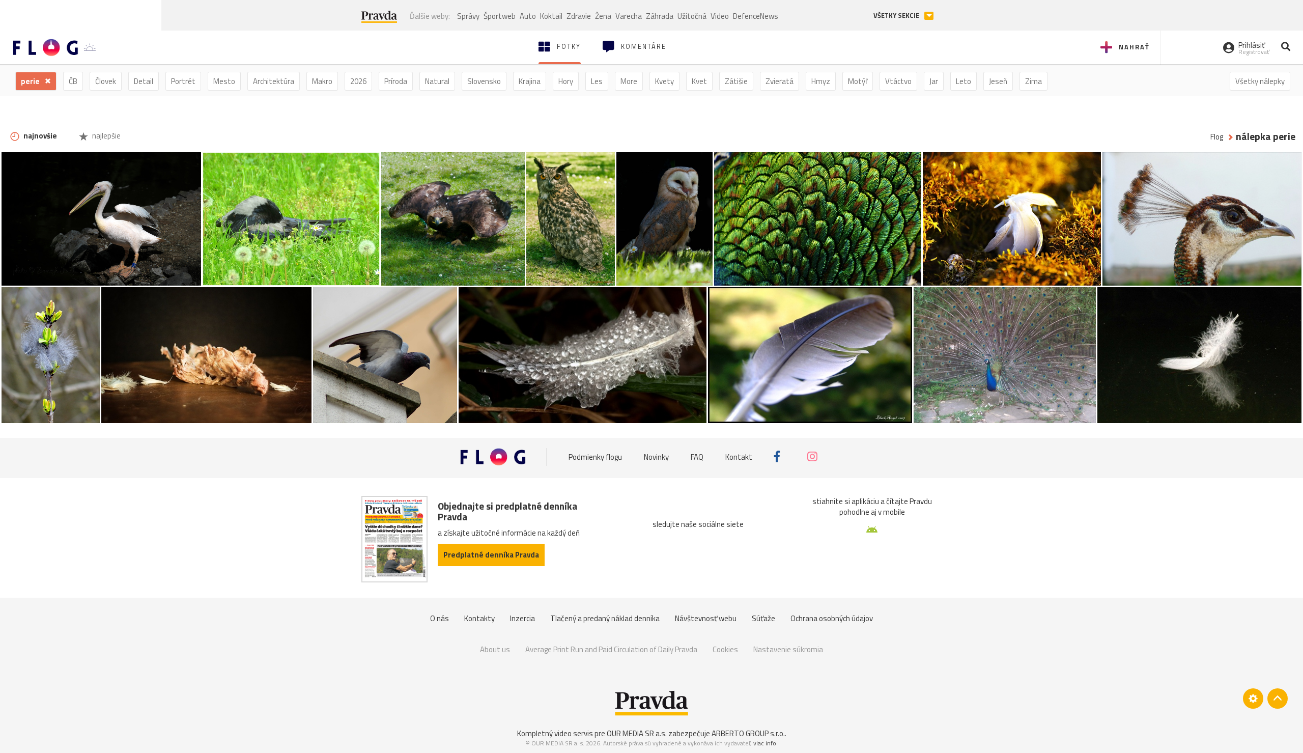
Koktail (551, 16)
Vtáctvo (898, 81)
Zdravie (578, 16)
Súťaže (763, 618)
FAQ (697, 456)
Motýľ (857, 81)
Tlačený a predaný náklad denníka (605, 618)
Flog (1216, 136)
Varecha (628, 16)
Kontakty (479, 618)
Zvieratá (780, 81)
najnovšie (39, 135)
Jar (933, 81)
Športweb (500, 16)
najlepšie (106, 135)
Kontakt (738, 456)
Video (720, 16)
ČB (73, 81)
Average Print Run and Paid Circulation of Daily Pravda (611, 649)
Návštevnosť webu (706, 618)
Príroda (395, 81)
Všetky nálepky (1260, 81)
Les (597, 81)
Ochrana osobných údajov (831, 618)
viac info (764, 743)
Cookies (725, 649)
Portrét (183, 81)
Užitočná (691, 16)
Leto (963, 81)
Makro (322, 81)
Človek (105, 81)
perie (31, 81)
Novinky (656, 456)
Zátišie (736, 81)
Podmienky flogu (595, 456)
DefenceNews (755, 16)
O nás (439, 618)
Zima (1033, 81)
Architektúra (273, 81)
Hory (565, 81)
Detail (143, 81)
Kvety (664, 81)
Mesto (224, 81)
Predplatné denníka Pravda (491, 555)
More (628, 81)
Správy (468, 16)
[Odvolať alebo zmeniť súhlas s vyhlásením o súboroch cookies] (1253, 698)
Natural (437, 81)
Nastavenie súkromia (788, 649)
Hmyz (820, 81)
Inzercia (522, 618)
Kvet (699, 81)
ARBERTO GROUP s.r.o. (748, 733)
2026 (358, 81)
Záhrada (659, 16)
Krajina (530, 81)
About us (495, 649)
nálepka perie (1265, 136)
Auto (528, 16)
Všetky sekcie (897, 15)
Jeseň (998, 81)
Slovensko (484, 81)
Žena (603, 16)
